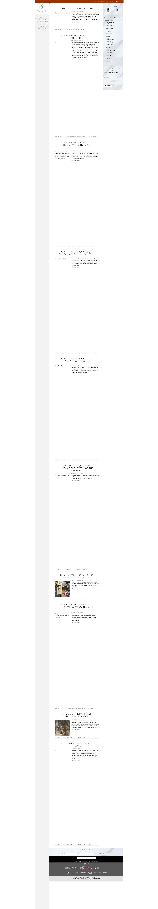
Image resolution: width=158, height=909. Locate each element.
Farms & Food (110, 72)
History (70, 273)
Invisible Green (110, 56)
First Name (106, 104)
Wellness (109, 59)
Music (108, 76)
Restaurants (109, 83)
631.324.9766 (84, 888)
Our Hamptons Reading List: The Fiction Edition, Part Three (77, 172)
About (119, 1)
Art (107, 62)
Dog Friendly (109, 65)
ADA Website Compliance (95, 906)
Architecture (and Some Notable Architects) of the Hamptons (77, 495)
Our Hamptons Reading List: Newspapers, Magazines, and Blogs (77, 634)
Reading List (81, 57)
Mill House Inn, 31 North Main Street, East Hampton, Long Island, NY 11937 (86, 905)
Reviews (108, 57)
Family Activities (72, 164)
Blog (116, 1)
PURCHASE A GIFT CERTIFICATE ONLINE (86, 885)
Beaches (108, 64)
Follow (111, 1)
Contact (100, 1)
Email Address (107, 108)
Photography (109, 80)
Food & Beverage (110, 50)
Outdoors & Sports (111, 78)
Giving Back (109, 53)
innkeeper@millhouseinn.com (83, 906)
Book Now (105, 1)
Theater (108, 86)
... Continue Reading (76, 50)
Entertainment (110, 68)
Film (108, 73)
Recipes (109, 51)
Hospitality (109, 54)
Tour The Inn (93, 1)
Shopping (94, 164)
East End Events (110, 67)
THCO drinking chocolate (92, 83)
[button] (120, 29)
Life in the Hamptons (81, 164)
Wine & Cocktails (110, 89)
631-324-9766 (75, 906)
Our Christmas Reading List (76, 36)
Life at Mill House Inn (73, 57)
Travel (108, 87)
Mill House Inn (42, 8)
